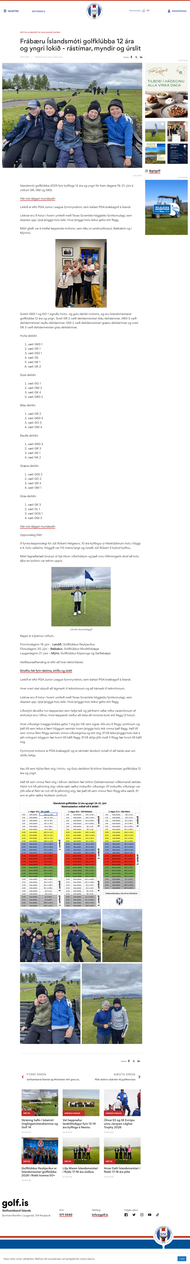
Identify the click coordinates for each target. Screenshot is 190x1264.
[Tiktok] (157, 1214)
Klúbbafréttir (33, 32)
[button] (155, 131)
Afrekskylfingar (72, 1113)
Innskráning (179, 11)
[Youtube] (149, 1214)
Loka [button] (182, 1258)
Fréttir (23, 32)
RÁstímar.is (38, 11)
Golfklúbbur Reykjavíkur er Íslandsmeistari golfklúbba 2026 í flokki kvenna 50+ (39, 1171)
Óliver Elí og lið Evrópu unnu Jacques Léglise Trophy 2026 (119, 1123)
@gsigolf (154, 170)
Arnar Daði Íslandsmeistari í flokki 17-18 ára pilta (122, 1170)
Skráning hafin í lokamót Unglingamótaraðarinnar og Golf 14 (40, 1123)
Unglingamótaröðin (50, 32)
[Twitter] (134, 1214)
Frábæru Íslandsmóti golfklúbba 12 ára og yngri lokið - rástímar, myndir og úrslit (80, 44)
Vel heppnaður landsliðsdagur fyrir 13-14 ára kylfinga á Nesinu (79, 1123)
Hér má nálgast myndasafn (37, 198)
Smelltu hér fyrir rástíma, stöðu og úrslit (46, 670)
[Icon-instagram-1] (142, 1214)
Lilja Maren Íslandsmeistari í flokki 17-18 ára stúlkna (80, 1170)
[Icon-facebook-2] (126, 1214)
